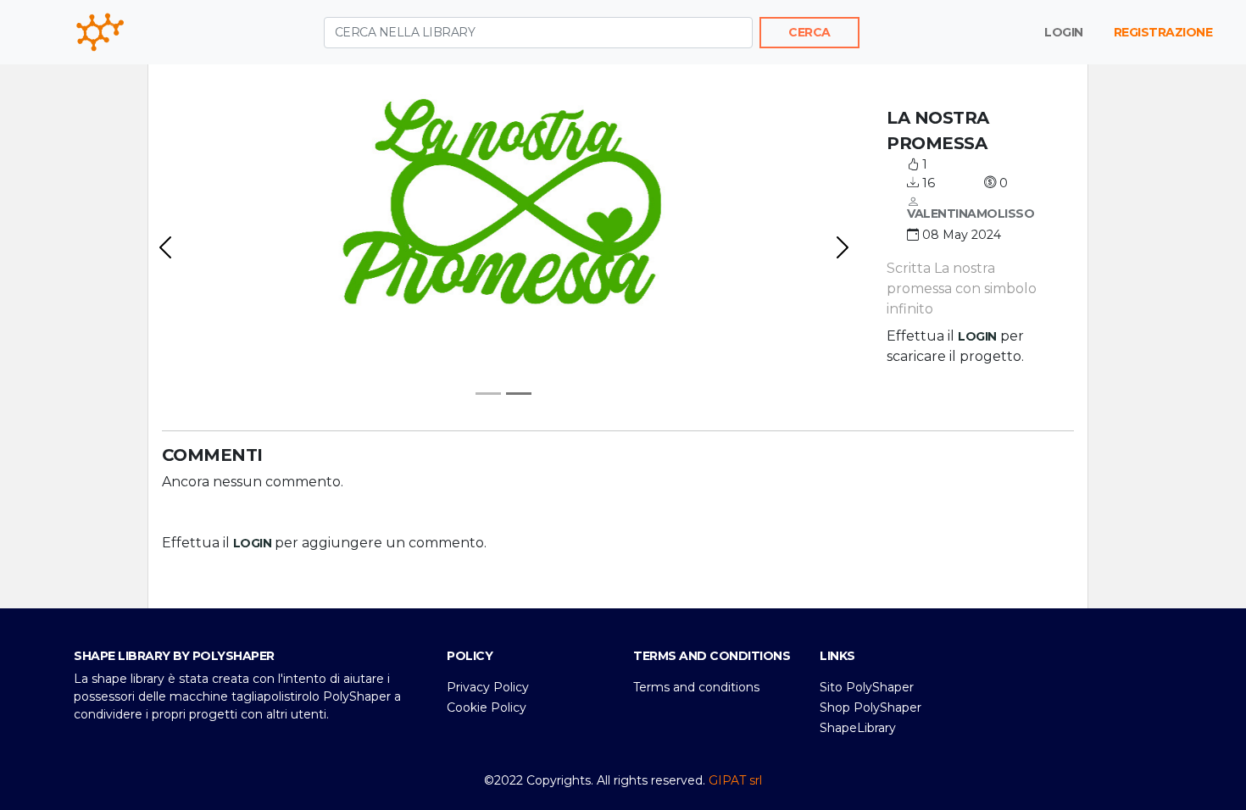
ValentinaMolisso (970, 213)
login (977, 336)
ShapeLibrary (858, 727)
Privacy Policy (488, 687)
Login (1063, 32)
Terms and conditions (696, 687)
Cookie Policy (486, 707)
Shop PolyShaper (870, 707)
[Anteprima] (488, 393)
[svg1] (518, 393)
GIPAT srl (735, 780)
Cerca (809, 32)
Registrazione (1163, 32)
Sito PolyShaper (867, 687)
